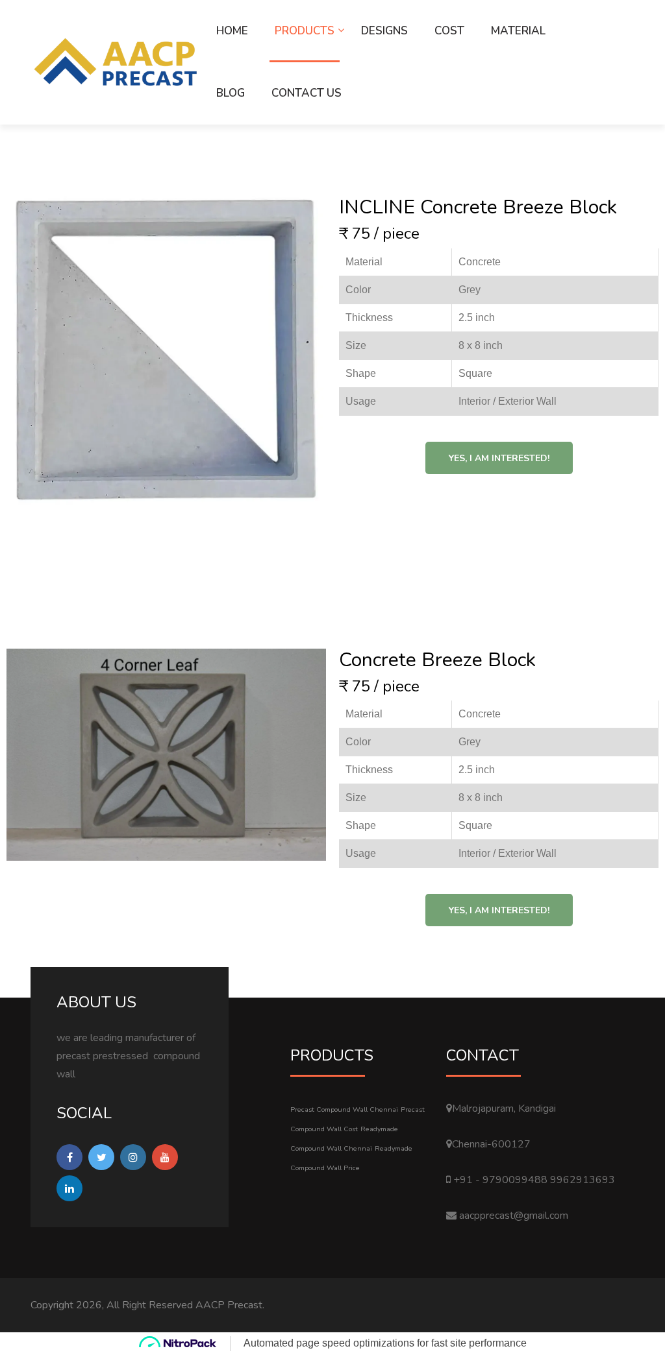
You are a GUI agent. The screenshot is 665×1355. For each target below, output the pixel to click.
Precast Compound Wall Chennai (344, 1109)
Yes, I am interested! (499, 458)
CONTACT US (306, 93)
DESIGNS (384, 30)
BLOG (230, 93)
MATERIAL (518, 30)
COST (449, 30)
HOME (232, 30)
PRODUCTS (304, 30)
